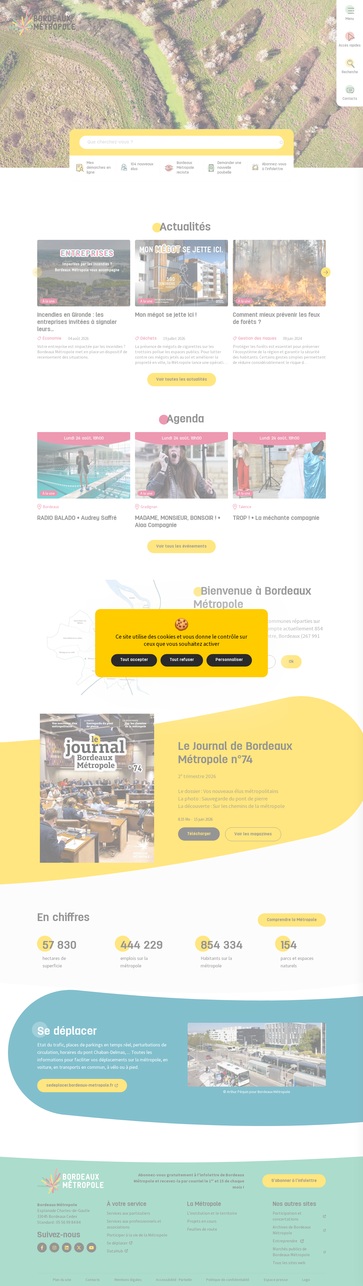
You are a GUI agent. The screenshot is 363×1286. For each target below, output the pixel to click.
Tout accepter (134, 660)
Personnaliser (229, 660)
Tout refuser (182, 660)
